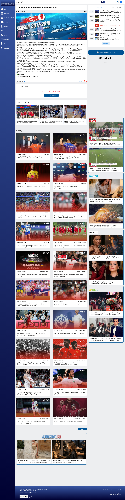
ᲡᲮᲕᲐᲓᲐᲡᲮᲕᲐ (82, 154)
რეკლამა (112, 488)
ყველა (82, 429)
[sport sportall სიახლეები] (121, 2)
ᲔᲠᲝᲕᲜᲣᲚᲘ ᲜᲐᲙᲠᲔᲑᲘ (43, 271)
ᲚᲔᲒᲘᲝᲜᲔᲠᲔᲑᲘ (81, 271)
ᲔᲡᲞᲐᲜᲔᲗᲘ (46, 301)
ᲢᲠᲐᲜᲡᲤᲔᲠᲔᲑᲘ (81, 360)
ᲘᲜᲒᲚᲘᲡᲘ (46, 183)
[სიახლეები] (51, 437)
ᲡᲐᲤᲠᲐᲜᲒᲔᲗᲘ (82, 301)
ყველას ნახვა (106, 43)
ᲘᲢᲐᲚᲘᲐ (46, 154)
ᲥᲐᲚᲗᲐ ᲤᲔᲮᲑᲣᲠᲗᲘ (80, 242)
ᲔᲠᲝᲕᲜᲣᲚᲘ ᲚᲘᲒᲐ (80, 330)
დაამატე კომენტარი (51, 95)
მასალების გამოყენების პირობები (28, 490)
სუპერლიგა (29, 2)
